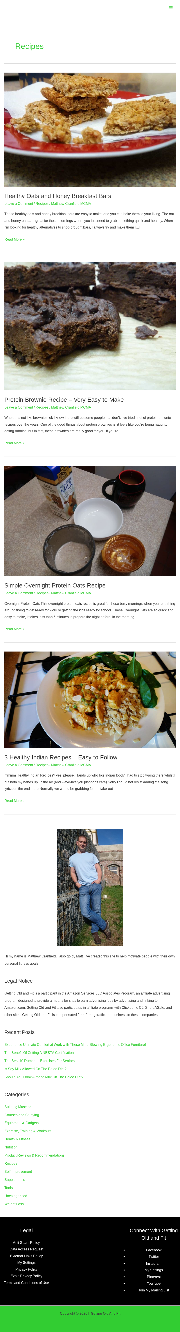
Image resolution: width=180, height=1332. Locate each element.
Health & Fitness (17, 1139)
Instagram (153, 1263)
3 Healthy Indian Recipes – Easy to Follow (60, 757)
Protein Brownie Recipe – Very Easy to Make (64, 399)
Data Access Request (26, 1249)
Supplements (14, 1180)
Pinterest (154, 1277)
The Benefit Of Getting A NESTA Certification (39, 1053)
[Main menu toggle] (171, 7)
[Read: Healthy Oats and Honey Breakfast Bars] (90, 129)
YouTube (154, 1283)
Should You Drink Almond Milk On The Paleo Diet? (43, 1077)
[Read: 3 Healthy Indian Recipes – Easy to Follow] (90, 699)
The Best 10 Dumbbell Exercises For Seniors (39, 1061)
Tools (8, 1188)
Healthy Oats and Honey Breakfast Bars (57, 196)
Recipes (42, 203)
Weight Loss (14, 1204)
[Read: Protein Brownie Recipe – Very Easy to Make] (90, 326)
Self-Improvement (18, 1171)
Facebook (154, 1250)
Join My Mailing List (153, 1290)
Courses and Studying (21, 1115)
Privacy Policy (26, 1269)
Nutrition (11, 1147)
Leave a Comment (18, 203)
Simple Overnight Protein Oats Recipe (55, 585)
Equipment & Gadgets (21, 1123)
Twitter (154, 1257)
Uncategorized (15, 1196)
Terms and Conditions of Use (26, 1283)
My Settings (26, 1262)
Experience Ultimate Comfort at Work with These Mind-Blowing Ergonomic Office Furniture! (75, 1044)
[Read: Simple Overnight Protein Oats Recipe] (90, 521)
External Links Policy (26, 1256)
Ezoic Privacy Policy (26, 1276)
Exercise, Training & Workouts (27, 1131)
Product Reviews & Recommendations (34, 1155)
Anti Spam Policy (26, 1243)
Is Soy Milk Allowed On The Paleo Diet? (35, 1069)
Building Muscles (17, 1107)
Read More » (14, 240)
